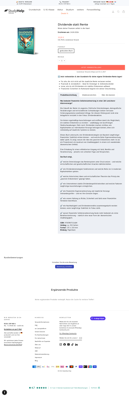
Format (61, 47)
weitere (80, 10)
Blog (36, 361)
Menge (61, 57)
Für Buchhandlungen (42, 335)
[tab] (68, 95)
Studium (70, 10)
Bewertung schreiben (64, 267)
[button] (4, 392)
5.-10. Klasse (49, 10)
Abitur (60, 10)
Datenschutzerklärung (42, 354)
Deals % (64, 13)
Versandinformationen (42, 322)
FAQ (36, 325)
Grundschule (35, 10)
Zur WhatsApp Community (67, 333)
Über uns (38, 344)
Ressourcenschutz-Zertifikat (13, 344)
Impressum (38, 357)
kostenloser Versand (72, 40)
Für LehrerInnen (40, 338)
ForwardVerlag (93, 10)
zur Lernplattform (40, 328)
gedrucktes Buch (66, 51)
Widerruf (38, 348)
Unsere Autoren (40, 332)
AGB (36, 351)
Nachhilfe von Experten (42, 341)
